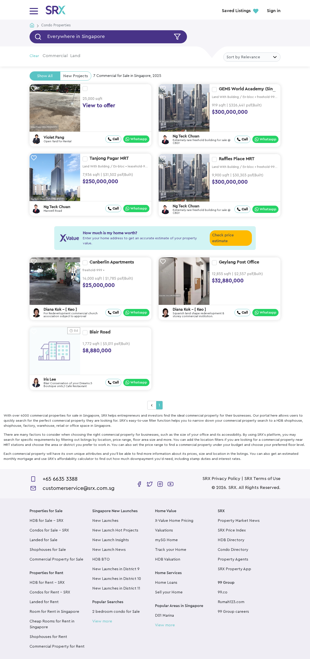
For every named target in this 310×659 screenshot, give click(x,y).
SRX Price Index (232, 530)
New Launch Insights (110, 540)
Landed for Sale (43, 540)
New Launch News (109, 550)
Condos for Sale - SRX (49, 530)
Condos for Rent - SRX (50, 592)
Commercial (55, 55)
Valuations (164, 530)
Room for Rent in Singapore (54, 612)
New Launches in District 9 (116, 569)
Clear (34, 56)
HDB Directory (231, 540)
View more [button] (102, 621)
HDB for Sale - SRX (46, 521)
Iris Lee (50, 379)
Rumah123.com (231, 602)
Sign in (273, 11)
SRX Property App (234, 569)
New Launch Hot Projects (115, 530)
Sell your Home (169, 592)
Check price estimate (223, 238)
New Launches (105, 521)
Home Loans (166, 582)
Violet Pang (54, 137)
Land (75, 55)
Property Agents (233, 559)
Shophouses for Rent (48, 637)
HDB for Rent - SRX (47, 582)
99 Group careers (233, 612)
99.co (222, 592)
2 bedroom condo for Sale (116, 612)
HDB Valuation (167, 559)
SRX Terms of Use (262, 478)
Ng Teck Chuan (186, 136)
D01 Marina (164, 615)
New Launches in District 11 (116, 588)
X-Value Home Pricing (174, 521)
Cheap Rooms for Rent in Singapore (52, 624)
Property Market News (239, 521)
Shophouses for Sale (48, 550)
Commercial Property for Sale (56, 559)
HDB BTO (101, 559)
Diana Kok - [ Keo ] (60, 309)
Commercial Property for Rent (57, 646)
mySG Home (166, 540)
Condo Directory (233, 550)
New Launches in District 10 (116, 579)
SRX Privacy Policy (221, 478)
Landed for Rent (44, 602)
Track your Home (170, 550)
